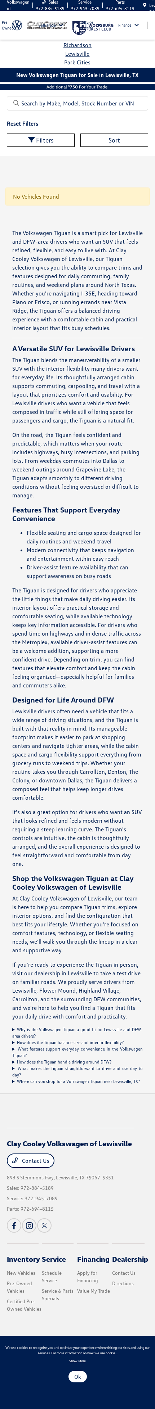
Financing (93, 1259)
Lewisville (77, 53)
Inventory (23, 1259)
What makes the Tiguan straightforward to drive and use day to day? (77, 1072)
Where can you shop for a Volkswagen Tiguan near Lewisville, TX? (78, 1081)
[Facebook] (14, 1225)
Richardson (77, 45)
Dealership (130, 1259)
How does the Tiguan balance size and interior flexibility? (70, 1042)
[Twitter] (44, 1225)
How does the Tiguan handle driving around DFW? (64, 1062)
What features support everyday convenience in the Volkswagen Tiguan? (77, 1052)
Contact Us (35, 1160)
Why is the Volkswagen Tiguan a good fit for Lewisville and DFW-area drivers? (77, 1033)
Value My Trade (93, 1291)
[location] (144, 5)
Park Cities (77, 62)
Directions (123, 1283)
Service (54, 1259)
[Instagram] (29, 1225)
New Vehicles (21, 1273)
